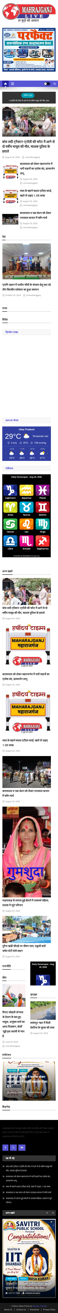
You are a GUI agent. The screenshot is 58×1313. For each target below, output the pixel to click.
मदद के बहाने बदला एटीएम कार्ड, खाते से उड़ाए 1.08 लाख (28, 1186)
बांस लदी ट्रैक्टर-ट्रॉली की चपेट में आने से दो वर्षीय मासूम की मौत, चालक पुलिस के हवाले (28, 146)
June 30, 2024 (11, 1042)
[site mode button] (47, 83)
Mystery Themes (40, 1306)
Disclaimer (34, 1310)
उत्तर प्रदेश (11, 132)
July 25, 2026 (16, 1092)
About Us (8, 1310)
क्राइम (22, 1279)
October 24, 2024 (13, 295)
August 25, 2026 (30, 223)
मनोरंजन (23, 1071)
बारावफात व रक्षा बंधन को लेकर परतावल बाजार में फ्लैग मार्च (28, 1192)
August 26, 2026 (12, 157)
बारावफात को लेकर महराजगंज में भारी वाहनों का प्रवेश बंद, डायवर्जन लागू (37, 168)
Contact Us (21, 1310)
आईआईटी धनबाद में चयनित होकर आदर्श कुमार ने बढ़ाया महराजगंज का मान (27, 1081)
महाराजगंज (21, 132)
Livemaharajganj (32, 157)
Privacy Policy (49, 1310)
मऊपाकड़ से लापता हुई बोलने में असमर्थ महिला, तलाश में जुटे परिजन (29, 1200)
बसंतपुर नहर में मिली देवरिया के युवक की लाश (28, 1286)
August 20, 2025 (40, 1033)
